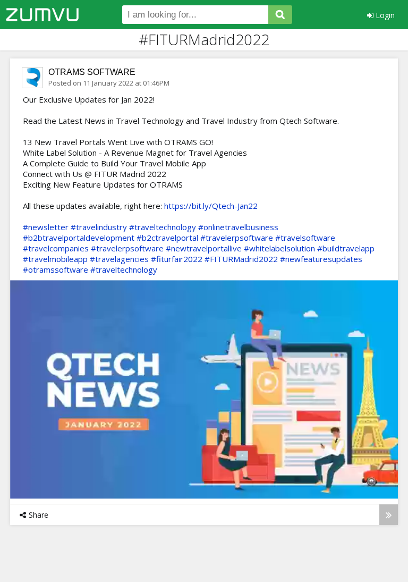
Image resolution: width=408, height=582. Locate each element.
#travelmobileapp (55, 259)
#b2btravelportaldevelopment (78, 237)
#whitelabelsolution (279, 248)
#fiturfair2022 (176, 259)
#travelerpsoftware (236, 237)
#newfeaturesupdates (321, 259)
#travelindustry (99, 227)
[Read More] (388, 514)
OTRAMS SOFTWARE (91, 72)
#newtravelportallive (204, 248)
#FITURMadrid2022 (241, 259)
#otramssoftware (55, 269)
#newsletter (46, 227)
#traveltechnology (162, 227)
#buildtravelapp (346, 248)
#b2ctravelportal (167, 237)
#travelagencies (119, 259)
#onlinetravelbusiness (238, 227)
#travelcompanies (56, 248)
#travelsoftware (305, 237)
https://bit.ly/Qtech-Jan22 (211, 205)
